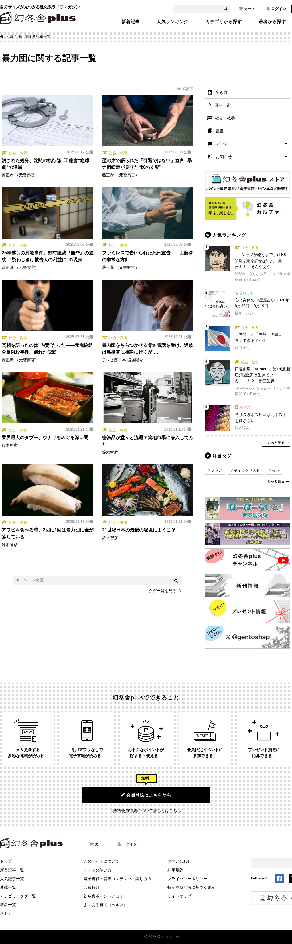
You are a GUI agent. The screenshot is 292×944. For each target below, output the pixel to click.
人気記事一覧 (12, 878)
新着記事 (130, 21)
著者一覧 (8, 904)
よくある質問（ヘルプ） (105, 904)
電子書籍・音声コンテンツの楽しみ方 (117, 878)
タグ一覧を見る (163, 590)
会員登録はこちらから (148, 795)
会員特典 (92, 887)
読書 (220, 131)
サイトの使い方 (97, 870)
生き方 (222, 92)
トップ (6, 861)
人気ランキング (172, 21)
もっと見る (276, 443)
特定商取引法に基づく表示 (191, 887)
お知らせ (224, 156)
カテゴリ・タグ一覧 (18, 896)
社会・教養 (225, 118)
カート (249, 9)
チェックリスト (247, 470)
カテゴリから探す (223, 21)
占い (275, 470)
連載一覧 (8, 887)
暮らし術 (223, 105)
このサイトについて (101, 861)
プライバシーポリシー (187, 878)
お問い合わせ (179, 861)
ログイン (278, 9)
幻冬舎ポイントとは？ (103, 896)
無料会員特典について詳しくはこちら (147, 810)
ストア (6, 913)
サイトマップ (179, 896)
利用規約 (175, 870)
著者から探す (272, 21)
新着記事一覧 (12, 870)
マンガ (222, 143)
